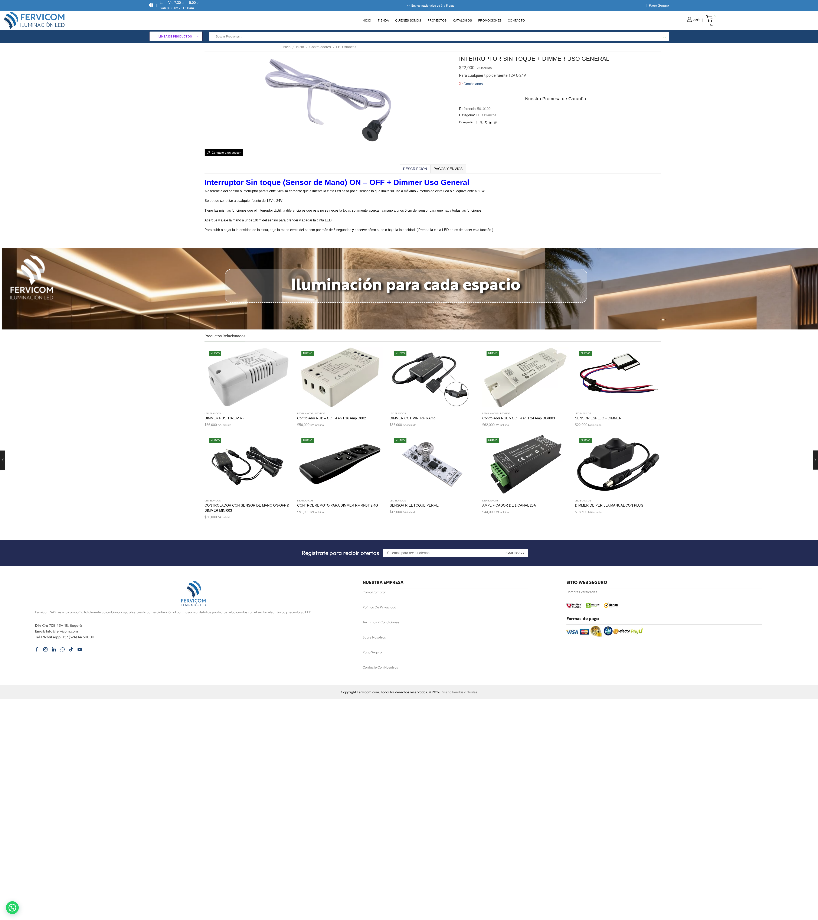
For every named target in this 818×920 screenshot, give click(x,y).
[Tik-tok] (71, 649)
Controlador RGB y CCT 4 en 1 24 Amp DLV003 (518, 418)
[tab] (415, 169)
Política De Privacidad (379, 607)
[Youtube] (80, 649)
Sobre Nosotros (374, 637)
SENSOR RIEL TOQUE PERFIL (414, 505)
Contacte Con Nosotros (380, 667)
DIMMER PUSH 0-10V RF (224, 418)
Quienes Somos (408, 20)
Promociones (489, 20)
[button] (12, 907)
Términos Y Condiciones (381, 622)
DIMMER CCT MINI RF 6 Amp (412, 418)
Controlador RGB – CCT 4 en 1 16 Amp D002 (331, 418)
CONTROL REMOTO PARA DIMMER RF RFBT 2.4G (337, 505)
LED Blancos (346, 47)
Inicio (366, 20)
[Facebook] (151, 5)
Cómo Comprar (374, 592)
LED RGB (320, 413)
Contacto (516, 20)
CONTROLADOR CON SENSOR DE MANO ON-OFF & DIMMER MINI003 (246, 508)
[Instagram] (45, 649)
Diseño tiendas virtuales (459, 692)
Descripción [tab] (415, 169)
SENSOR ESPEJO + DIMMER (598, 418)
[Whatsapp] (62, 649)
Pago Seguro (659, 5)
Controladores (320, 47)
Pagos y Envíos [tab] (448, 169)
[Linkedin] (54, 649)
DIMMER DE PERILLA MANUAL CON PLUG (609, 505)
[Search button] (664, 36)
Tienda (383, 20)
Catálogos (462, 20)
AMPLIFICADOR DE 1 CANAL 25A (509, 505)
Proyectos (437, 20)
